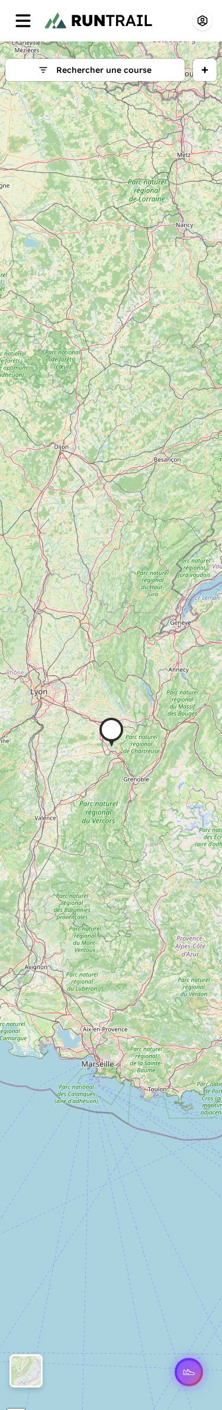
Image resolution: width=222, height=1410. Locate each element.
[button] (111, 732)
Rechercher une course (104, 70)
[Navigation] (23, 21)
